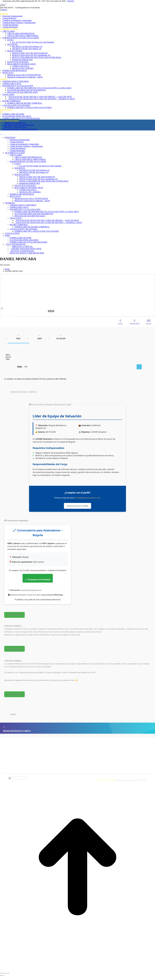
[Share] (3, 973)
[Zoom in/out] (8, 973)
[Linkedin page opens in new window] (3, 3)
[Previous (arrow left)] (1, 975)
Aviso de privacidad (106, 780)
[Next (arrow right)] (3, 975)
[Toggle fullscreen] (6, 973)
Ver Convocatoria (14, 615)
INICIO (18, 338)
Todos (22, 366)
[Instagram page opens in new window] (6, 3)
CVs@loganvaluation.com (88, 497)
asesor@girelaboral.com (31, 590)
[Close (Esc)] (1, 973)
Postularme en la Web (77, 506)
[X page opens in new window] (5, 3)
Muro (40, 338)
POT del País (60, 338)
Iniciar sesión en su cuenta (17, 730)
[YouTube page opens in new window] (2, 3)
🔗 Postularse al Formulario (37, 580)
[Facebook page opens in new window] (0, 3)
